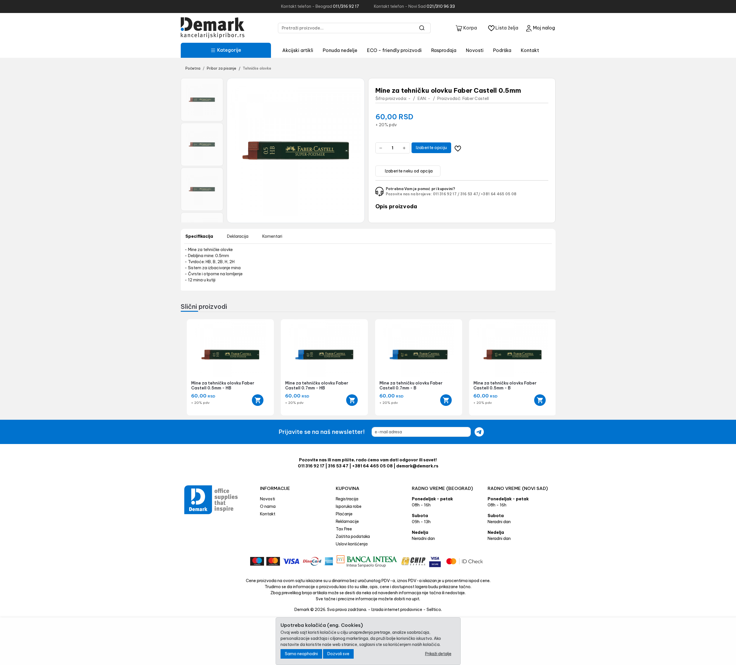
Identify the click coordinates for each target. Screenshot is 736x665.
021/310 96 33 (441, 6)
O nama (268, 506)
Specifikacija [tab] (199, 236)
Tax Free (344, 529)
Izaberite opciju (431, 147)
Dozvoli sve (338, 653)
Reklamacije (347, 521)
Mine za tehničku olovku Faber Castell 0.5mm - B (504, 385)
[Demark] (212, 28)
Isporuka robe (348, 506)
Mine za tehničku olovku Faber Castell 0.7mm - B (410, 385)
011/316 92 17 (346, 6)
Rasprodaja (443, 50)
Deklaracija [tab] (237, 236)
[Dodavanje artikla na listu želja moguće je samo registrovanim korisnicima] (458, 148)
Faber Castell (475, 98)
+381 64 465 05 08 (499, 194)
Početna (192, 68)
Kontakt (530, 50)
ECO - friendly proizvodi (394, 50)
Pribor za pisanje (221, 68)
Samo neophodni (301, 653)
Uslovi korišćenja (352, 544)
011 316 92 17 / (446, 194)
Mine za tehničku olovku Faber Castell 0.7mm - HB (316, 385)
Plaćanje (344, 514)
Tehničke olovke (257, 68)
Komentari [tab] (272, 236)
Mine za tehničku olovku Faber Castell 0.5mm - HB (222, 385)
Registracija (347, 498)
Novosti (475, 50)
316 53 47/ (470, 194)
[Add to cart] (257, 400)
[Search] (422, 28)
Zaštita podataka (353, 536)
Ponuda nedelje (340, 50)
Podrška (502, 50)
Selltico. (434, 609)
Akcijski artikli (297, 50)
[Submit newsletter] (479, 432)
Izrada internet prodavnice (396, 609)
